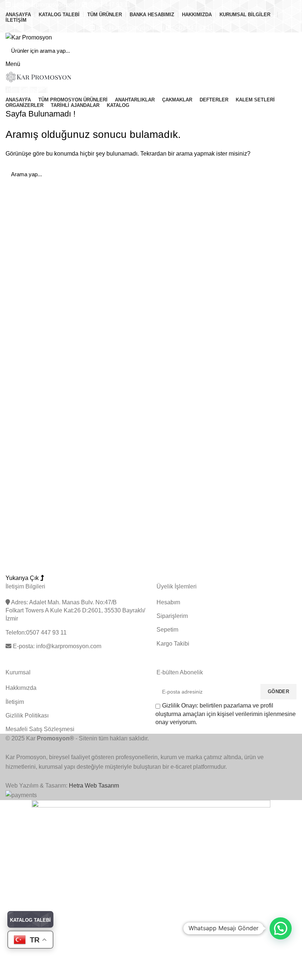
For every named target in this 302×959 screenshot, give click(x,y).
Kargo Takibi (173, 643)
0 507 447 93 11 (109, 4)
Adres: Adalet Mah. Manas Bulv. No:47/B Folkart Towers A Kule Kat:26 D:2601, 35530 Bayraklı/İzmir (75, 610)
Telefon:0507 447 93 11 (36, 632)
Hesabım (168, 602)
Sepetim (167, 629)
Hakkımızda (21, 688)
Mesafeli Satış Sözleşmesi (40, 729)
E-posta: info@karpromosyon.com (56, 646)
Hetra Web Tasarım (94, 785)
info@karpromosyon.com (44, 4)
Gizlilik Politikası (27, 715)
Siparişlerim (172, 616)
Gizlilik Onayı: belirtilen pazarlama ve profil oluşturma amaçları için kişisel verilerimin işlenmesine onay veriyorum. (225, 713)
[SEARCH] (286, 50)
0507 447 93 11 (192, 28)
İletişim (15, 702)
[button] (281, 928)
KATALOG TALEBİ (30, 920)
